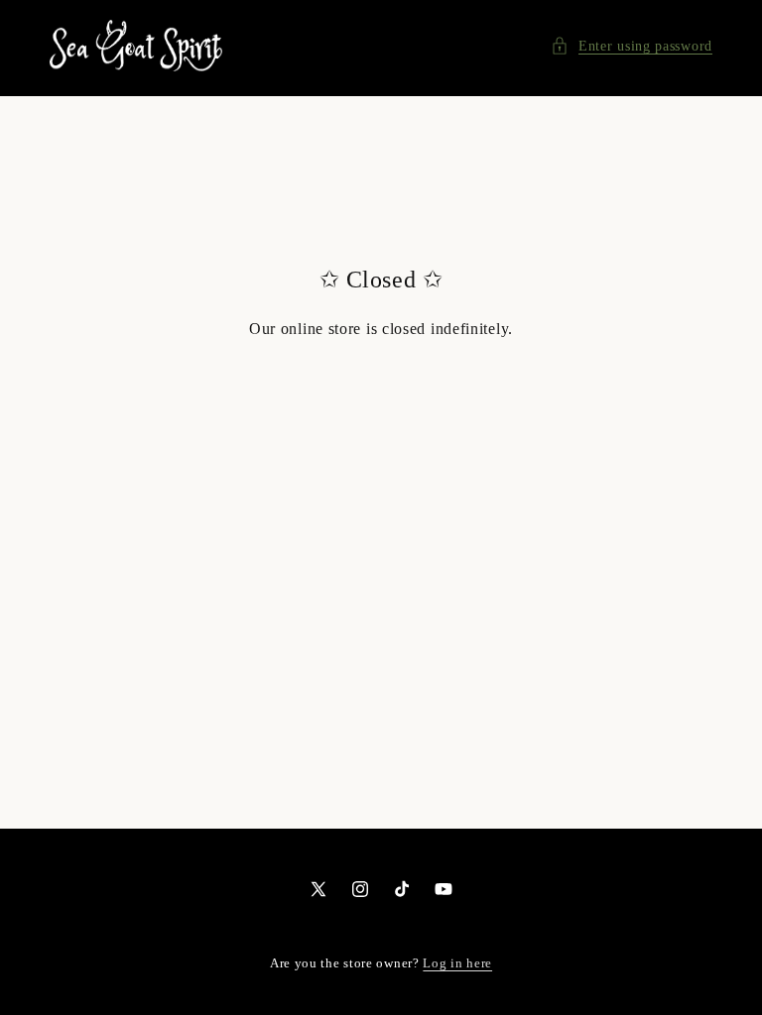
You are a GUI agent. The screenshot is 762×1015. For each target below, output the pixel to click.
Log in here (457, 963)
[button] (631, 46)
